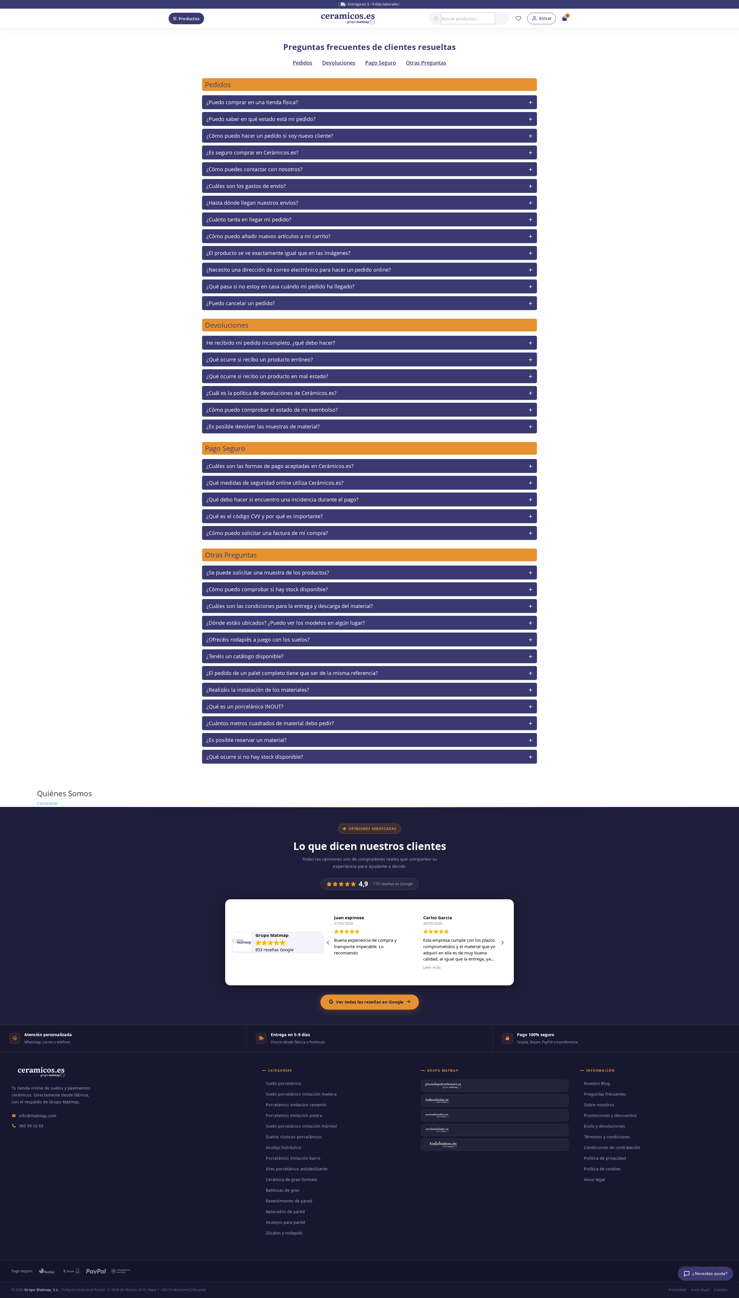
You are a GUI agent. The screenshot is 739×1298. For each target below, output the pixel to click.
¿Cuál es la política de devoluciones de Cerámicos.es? (271, 392)
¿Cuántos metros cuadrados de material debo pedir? (270, 723)
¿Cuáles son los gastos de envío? (246, 185)
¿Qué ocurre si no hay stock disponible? (254, 756)
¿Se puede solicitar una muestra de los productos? (267, 572)
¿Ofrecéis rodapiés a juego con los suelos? (258, 639)
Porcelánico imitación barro (293, 1158)
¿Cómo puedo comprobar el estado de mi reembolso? (272, 409)
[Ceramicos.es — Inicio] (41, 1076)
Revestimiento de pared (289, 1201)
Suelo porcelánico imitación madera (301, 1094)
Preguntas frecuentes (605, 1094)
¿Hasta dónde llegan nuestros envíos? (252, 202)
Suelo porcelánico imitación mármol (301, 1126)
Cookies (720, 1289)
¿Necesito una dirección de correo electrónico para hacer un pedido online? (298, 269)
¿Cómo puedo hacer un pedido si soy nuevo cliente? (269, 135)
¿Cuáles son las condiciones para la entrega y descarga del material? (289, 606)
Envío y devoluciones (604, 1126)
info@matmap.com (37, 1115)
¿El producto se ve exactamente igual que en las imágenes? (278, 252)
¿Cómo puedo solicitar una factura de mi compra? (267, 532)
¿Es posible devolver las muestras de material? (263, 426)
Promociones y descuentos (610, 1115)
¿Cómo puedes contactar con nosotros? (254, 169)
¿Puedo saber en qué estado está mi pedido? (261, 118)
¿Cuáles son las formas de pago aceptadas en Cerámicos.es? (280, 465)
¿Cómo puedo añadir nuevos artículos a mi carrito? (268, 236)
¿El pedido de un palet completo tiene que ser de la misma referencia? (292, 672)
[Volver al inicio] (348, 18)
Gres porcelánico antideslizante (297, 1169)
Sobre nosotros (599, 1104)
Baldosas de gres (282, 1190)
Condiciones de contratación (612, 1147)
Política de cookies (602, 1169)
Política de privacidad (605, 1158)
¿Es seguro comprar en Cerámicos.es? (252, 152)
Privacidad (677, 1289)
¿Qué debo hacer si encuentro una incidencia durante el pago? (282, 499)
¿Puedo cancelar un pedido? (240, 303)
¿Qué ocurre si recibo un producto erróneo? (259, 359)
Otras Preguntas (426, 62)
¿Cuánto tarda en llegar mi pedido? (248, 219)
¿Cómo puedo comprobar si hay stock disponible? (267, 589)
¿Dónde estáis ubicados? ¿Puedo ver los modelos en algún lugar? (285, 622)
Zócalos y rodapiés (284, 1233)
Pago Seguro (380, 62)
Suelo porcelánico (283, 1083)
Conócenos (47, 803)
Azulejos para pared (285, 1222)
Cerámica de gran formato (292, 1179)
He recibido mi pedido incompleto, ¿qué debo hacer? (270, 342)
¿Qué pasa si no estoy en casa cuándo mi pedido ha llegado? (280, 286)
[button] (502, 942)
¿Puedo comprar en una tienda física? (252, 102)
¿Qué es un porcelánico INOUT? (244, 706)
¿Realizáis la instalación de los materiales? (257, 689)
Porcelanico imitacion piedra (294, 1115)
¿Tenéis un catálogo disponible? (244, 656)
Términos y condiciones (607, 1137)
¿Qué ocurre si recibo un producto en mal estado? (267, 376)
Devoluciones (338, 62)
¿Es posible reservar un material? (246, 739)
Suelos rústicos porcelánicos (294, 1137)
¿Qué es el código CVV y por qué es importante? (264, 516)
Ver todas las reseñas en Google (370, 1002)
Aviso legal (594, 1179)
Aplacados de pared (285, 1211)
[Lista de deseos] (518, 18)
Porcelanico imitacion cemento (296, 1104)
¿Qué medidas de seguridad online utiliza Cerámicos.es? (275, 482)
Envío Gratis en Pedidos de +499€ (372, 4)
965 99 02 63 (31, 1126)
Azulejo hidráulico (283, 1147)
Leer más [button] (432, 967)
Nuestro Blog (597, 1083)
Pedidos (302, 62)
